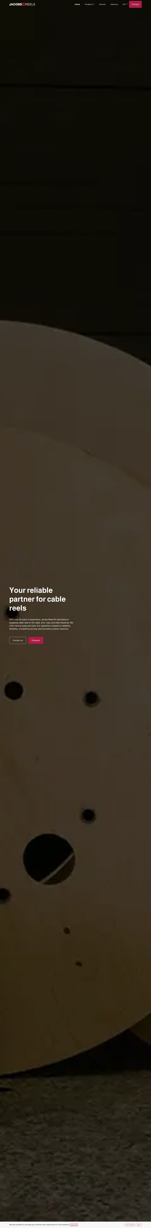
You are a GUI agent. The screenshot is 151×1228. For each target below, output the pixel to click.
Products (36, 640)
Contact (135, 4)
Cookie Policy (74, 1225)
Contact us (18, 640)
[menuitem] (77, 4)
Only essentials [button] (130, 1225)
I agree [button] (138, 1225)
